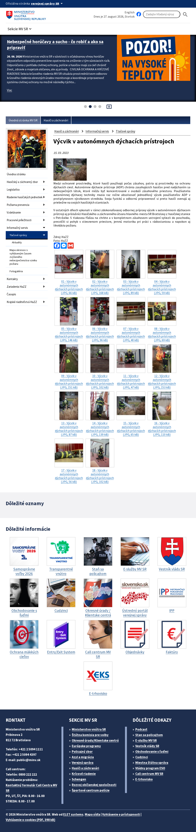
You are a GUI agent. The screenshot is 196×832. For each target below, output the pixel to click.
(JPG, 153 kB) (162, 381)
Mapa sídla (92, 814)
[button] (20, 28)
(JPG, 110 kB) (162, 428)
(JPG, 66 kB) (69, 287)
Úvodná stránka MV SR (23, 120)
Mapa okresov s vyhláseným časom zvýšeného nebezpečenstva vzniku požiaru (23, 256)
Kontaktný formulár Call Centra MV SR (31, 788)
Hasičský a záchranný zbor (22, 182)
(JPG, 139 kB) (100, 428)
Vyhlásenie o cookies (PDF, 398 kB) (30, 820)
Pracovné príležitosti (19, 220)
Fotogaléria (16, 271)
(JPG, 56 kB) (69, 476)
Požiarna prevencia (18, 205)
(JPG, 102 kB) (100, 381)
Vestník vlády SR (147, 746)
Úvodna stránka (16, 174)
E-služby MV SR (146, 740)
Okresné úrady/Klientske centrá (95, 740)
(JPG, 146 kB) (69, 334)
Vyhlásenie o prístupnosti (121, 814)
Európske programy (86, 746)
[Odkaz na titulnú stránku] (27, 14)
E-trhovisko (144, 779)
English (130, 12)
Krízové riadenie (84, 774)
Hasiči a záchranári (56, 120)
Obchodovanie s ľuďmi (151, 751)
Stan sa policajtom (149, 735)
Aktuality (17, 242)
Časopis (11, 294)
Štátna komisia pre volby (90, 735)
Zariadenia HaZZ (16, 286)
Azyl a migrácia (83, 757)
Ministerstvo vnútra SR (89, 729)
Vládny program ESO (150, 768)
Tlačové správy (18, 235)
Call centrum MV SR (149, 774)
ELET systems (73, 814)
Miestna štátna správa (151, 763)
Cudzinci (141, 757)
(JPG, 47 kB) (131, 381)
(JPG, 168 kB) (100, 287)
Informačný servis (17, 228)
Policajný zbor (82, 751)
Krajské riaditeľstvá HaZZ (22, 302)
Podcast (141, 729)
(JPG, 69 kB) (162, 334)
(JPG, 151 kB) (69, 381)
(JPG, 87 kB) (69, 428)
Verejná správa (82, 763)
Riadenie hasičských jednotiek (24, 197)
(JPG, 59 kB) (162, 287)
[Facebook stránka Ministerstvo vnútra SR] (138, 14)
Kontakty (12, 279)
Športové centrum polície (90, 790)
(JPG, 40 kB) (131, 334)
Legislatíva (13, 189)
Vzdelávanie (14, 212)
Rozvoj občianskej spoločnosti (94, 785)
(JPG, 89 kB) (131, 287)
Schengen (79, 779)
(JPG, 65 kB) (131, 428)
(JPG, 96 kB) (100, 334)
